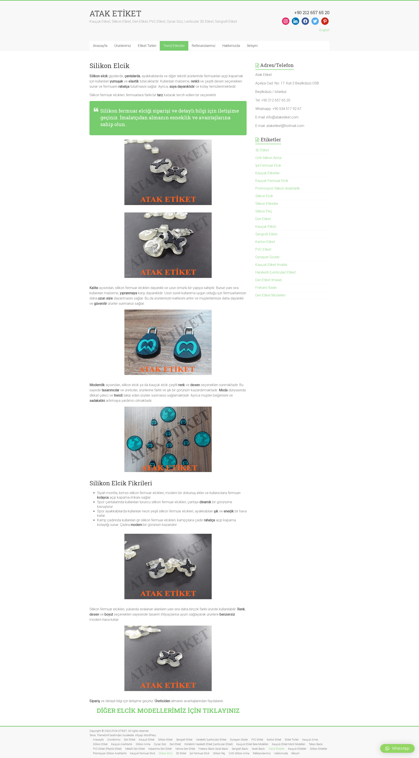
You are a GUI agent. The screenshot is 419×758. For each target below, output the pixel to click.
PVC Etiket (263, 249)
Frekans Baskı (266, 288)
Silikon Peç (263, 211)
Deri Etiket (263, 219)
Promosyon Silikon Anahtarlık (277, 188)
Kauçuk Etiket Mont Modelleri (288, 744)
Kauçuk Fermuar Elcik (271, 181)
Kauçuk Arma (310, 739)
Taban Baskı (316, 744)
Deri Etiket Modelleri (270, 295)
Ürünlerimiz (122, 46)
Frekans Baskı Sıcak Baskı (213, 748)
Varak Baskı (258, 748)
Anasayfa (100, 46)
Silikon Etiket (165, 739)
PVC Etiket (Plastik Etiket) (107, 748)
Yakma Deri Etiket (185, 748)
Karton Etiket (265, 242)
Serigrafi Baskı (240, 748)
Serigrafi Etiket (266, 234)
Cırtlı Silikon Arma (268, 158)
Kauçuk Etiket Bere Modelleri (252, 744)
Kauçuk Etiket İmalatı (271, 265)
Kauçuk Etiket (265, 226)
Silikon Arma (143, 744)
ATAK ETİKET (115, 13)
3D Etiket (262, 150)
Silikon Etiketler (266, 204)
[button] (397, 748)
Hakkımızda (231, 46)
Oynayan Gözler (267, 257)
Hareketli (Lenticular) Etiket (275, 272)
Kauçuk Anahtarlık (121, 744)
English (324, 30)
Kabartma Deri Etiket (160, 748)
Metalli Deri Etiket (135, 748)
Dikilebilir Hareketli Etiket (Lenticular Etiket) (208, 744)
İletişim (252, 46)
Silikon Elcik (264, 196)
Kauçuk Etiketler (267, 173)
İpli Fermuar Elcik (268, 165)
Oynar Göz (160, 744)
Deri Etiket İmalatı (268, 280)
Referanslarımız (203, 46)
